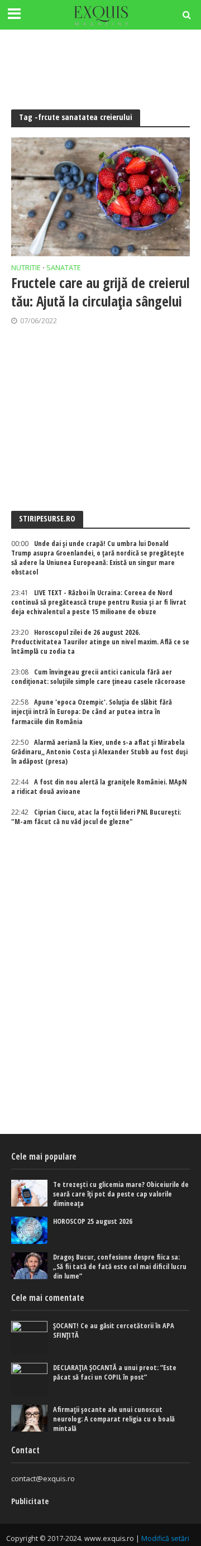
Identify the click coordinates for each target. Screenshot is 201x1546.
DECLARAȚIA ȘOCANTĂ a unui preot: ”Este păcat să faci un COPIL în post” (114, 1372)
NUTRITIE (26, 268)
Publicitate (30, 1501)
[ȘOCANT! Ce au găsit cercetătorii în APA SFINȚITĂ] (29, 1337)
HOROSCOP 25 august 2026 (92, 1221)
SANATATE (63, 268)
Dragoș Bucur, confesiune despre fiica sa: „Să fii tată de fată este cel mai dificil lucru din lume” (119, 1266)
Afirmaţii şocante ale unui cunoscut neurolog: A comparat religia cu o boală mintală (114, 1419)
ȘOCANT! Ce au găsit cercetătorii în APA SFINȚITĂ (113, 1330)
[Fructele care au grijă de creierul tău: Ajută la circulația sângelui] (100, 196)
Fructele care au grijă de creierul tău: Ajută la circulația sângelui (100, 292)
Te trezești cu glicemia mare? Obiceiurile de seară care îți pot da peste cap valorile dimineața (121, 1194)
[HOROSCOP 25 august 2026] (29, 1230)
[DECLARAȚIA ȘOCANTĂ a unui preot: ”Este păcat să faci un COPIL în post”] (29, 1379)
